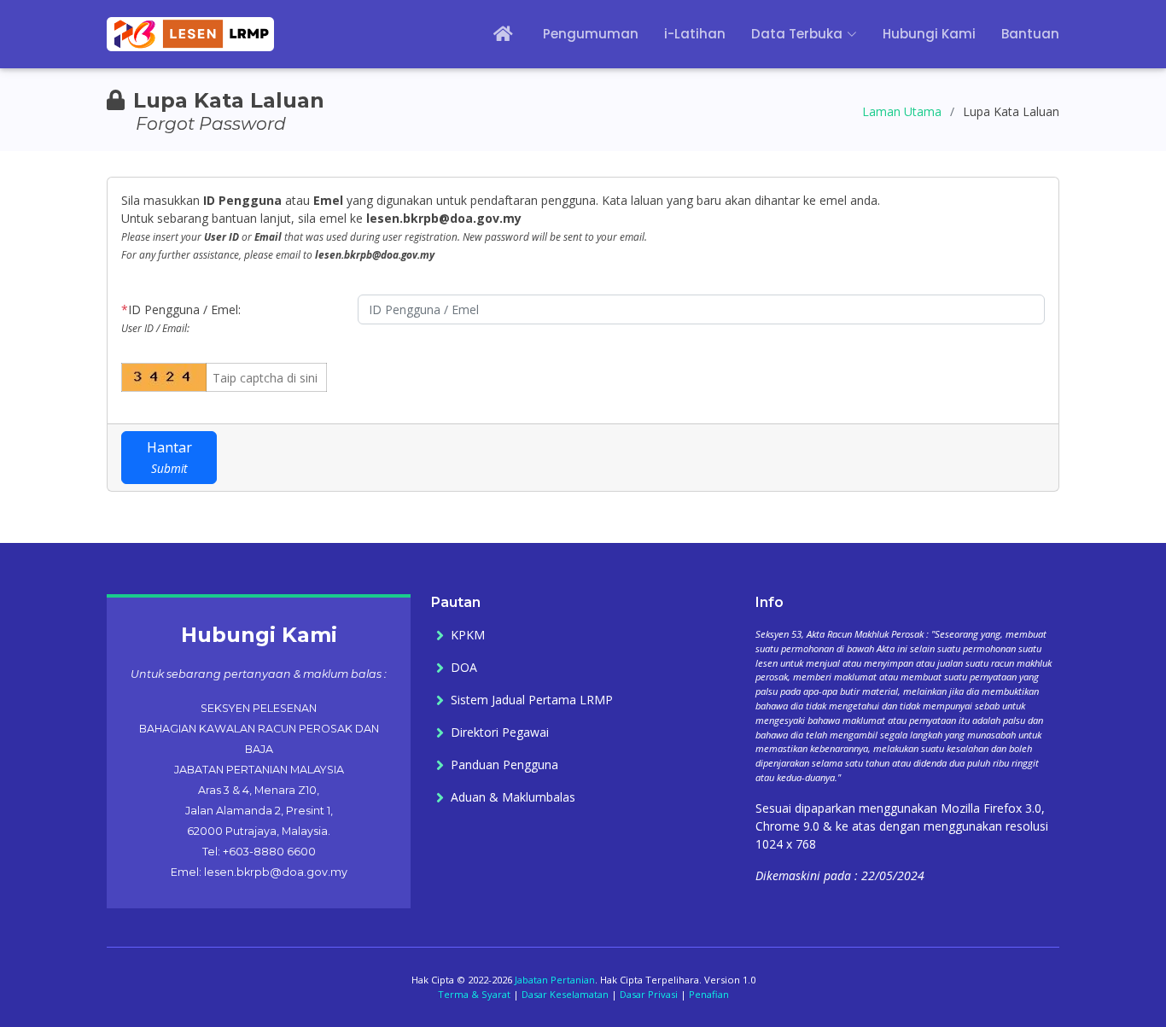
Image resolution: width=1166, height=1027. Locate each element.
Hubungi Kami (929, 34)
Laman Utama (902, 111)
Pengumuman (590, 34)
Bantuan (1030, 34)
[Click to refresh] (152, 377)
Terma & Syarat (474, 994)
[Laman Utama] (492, 34)
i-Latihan (695, 34)
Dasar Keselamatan (565, 994)
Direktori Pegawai (500, 732)
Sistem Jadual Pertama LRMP (532, 700)
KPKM (468, 635)
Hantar (169, 457)
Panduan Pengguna (504, 765)
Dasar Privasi (649, 994)
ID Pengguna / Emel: (181, 318)
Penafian (709, 994)
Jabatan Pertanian (555, 979)
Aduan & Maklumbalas (513, 797)
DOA (464, 668)
